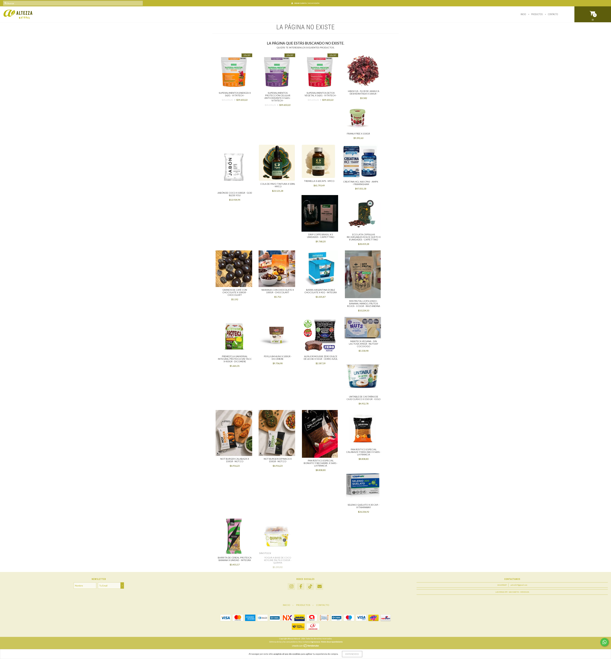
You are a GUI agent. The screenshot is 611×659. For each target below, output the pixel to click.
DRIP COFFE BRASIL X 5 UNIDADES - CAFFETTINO (320, 235)
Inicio (523, 14)
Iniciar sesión (314, 3)
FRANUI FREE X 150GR (358, 133)
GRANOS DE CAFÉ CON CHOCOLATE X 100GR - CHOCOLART (234, 292)
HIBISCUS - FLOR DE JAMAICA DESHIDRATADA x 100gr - (363, 92)
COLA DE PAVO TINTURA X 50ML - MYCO (277, 185)
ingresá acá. (315, 642)
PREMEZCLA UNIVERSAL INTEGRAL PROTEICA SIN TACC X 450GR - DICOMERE (235, 359)
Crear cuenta (300, 3)
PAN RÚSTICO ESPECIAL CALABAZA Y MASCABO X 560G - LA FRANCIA (363, 452)
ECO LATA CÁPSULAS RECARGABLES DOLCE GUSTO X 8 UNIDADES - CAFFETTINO (364, 237)
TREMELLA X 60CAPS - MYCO (319, 181)
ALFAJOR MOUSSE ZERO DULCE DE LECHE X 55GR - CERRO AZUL (321, 357)
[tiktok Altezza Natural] (310, 586)
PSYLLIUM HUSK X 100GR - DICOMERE (278, 357)
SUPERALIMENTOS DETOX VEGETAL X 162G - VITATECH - (321, 94)
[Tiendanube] (306, 647)
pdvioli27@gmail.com (519, 585)
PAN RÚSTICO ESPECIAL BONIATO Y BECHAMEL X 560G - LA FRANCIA (321, 463)
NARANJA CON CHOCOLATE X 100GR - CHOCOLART (278, 291)
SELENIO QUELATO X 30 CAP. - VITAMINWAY (363, 506)
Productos (537, 14)
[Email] (319, 586)
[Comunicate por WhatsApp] (604, 642)
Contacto (552, 14)
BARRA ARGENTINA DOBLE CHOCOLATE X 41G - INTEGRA (320, 291)
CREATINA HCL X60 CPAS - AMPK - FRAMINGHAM (360, 183)
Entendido (352, 654)
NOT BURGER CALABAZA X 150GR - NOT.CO (234, 460)
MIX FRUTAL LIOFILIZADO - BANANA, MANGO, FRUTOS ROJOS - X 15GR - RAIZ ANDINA (363, 303)
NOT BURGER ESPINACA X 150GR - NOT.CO (278, 460)
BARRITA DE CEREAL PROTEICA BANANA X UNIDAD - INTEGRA (235, 558)
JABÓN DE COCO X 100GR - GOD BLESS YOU (234, 194)
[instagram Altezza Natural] (291, 586)
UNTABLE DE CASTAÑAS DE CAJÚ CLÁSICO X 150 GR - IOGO (364, 397)
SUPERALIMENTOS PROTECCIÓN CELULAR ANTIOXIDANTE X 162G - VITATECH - (277, 96)
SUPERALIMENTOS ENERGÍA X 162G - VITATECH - (235, 94)
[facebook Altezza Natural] (300, 586)
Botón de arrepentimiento (332, 642)
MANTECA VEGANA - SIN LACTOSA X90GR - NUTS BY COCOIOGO (363, 344)
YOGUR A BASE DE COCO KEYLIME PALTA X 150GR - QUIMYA (277, 560)
